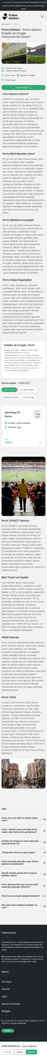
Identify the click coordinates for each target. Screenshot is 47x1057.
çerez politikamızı (29, 1046)
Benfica (5, 548)
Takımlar (6, 989)
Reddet (20, 1052)
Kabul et (31, 1052)
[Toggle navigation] (42, 16)
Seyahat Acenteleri (11, 1003)
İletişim (8, 1031)
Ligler (4, 996)
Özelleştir (7, 1052)
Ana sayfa (6, 981)
